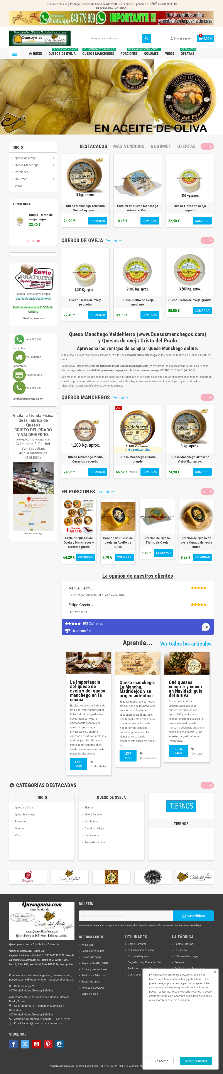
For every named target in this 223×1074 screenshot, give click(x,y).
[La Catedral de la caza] (111, 877)
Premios (179, 962)
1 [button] (28, 241)
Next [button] (210, 146)
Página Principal (184, 944)
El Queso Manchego (186, 956)
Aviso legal (87, 944)
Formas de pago (91, 957)
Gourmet (20, 828)
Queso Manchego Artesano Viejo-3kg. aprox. (85, 208)
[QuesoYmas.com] (40, 38)
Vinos (18, 835)
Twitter (25, 1044)
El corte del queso (138, 956)
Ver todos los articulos (186, 644)
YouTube (36, 1044)
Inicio (41, 797)
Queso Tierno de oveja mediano (138, 302)
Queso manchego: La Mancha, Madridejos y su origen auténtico (137, 689)
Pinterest (48, 1044)
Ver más (114, 240)
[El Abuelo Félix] (69, 877)
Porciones (21, 821)
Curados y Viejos (95, 828)
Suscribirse (195, 916)
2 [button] (33, 241)
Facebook (13, 1044)
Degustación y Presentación (144, 962)
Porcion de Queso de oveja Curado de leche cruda (197, 542)
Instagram (59, 1044)
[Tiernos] (181, 806)
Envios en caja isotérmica (143, 968)
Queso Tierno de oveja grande (190, 300)
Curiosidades (98, 766)
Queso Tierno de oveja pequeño (190, 208)
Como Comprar (137, 944)
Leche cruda (92, 835)
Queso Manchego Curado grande (138, 459)
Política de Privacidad (94, 975)
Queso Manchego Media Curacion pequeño (85, 459)
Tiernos (89, 807)
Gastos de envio (90, 981)
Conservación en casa (141, 950)
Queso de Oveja (24, 807)
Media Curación (94, 814)
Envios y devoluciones (94, 969)
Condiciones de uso (93, 951)
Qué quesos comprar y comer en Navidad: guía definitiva (185, 688)
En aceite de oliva (95, 842)
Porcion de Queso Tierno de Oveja (157, 540)
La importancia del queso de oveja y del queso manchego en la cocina (87, 690)
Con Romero (92, 821)
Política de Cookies (92, 987)
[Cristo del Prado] (28, 877)
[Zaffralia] (195, 877)
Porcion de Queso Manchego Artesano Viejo (137, 208)
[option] (85, 190)
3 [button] (38, 241)
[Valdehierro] (153, 877)
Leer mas (78, 764)
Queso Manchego (25, 814)
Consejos (197, 753)
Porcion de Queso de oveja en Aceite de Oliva (118, 542)
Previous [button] (204, 146)
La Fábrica (180, 950)
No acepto (161, 1061)
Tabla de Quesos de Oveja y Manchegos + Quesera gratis (79, 542)
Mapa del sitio (89, 993)
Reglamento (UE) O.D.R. (94, 963)
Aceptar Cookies (196, 1061)
